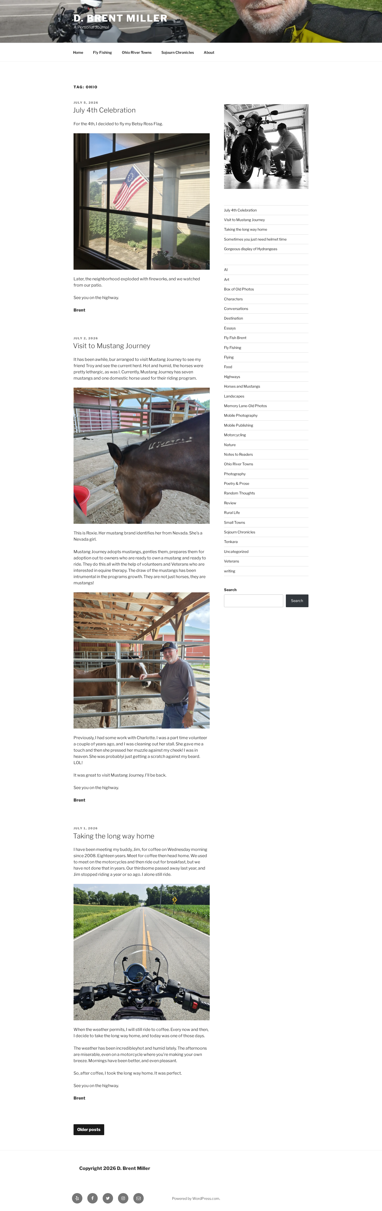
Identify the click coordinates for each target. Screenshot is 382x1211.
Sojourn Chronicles (177, 52)
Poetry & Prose (236, 483)
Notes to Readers (238, 454)
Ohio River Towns (137, 52)
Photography (235, 474)
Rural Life (232, 512)
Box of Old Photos (239, 289)
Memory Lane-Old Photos (245, 405)
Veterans (231, 561)
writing (229, 571)
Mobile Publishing (238, 425)
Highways (232, 376)
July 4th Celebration (104, 110)
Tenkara (231, 541)
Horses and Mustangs (242, 386)
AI (226, 269)
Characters (233, 299)
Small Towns (234, 522)
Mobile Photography (241, 415)
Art (226, 279)
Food (228, 367)
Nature (230, 444)
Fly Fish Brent (235, 337)
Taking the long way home (113, 836)
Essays (230, 328)
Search (230, 589)
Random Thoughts (239, 493)
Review (230, 503)
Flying (229, 357)
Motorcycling (235, 435)
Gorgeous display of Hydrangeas (250, 249)
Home (78, 52)
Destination (233, 318)
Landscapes (234, 396)
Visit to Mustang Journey (111, 346)
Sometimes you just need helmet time (255, 239)
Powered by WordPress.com (195, 1198)
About (209, 52)
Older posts (89, 1130)
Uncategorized (236, 551)
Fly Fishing (102, 52)
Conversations (236, 308)
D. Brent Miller (121, 18)
